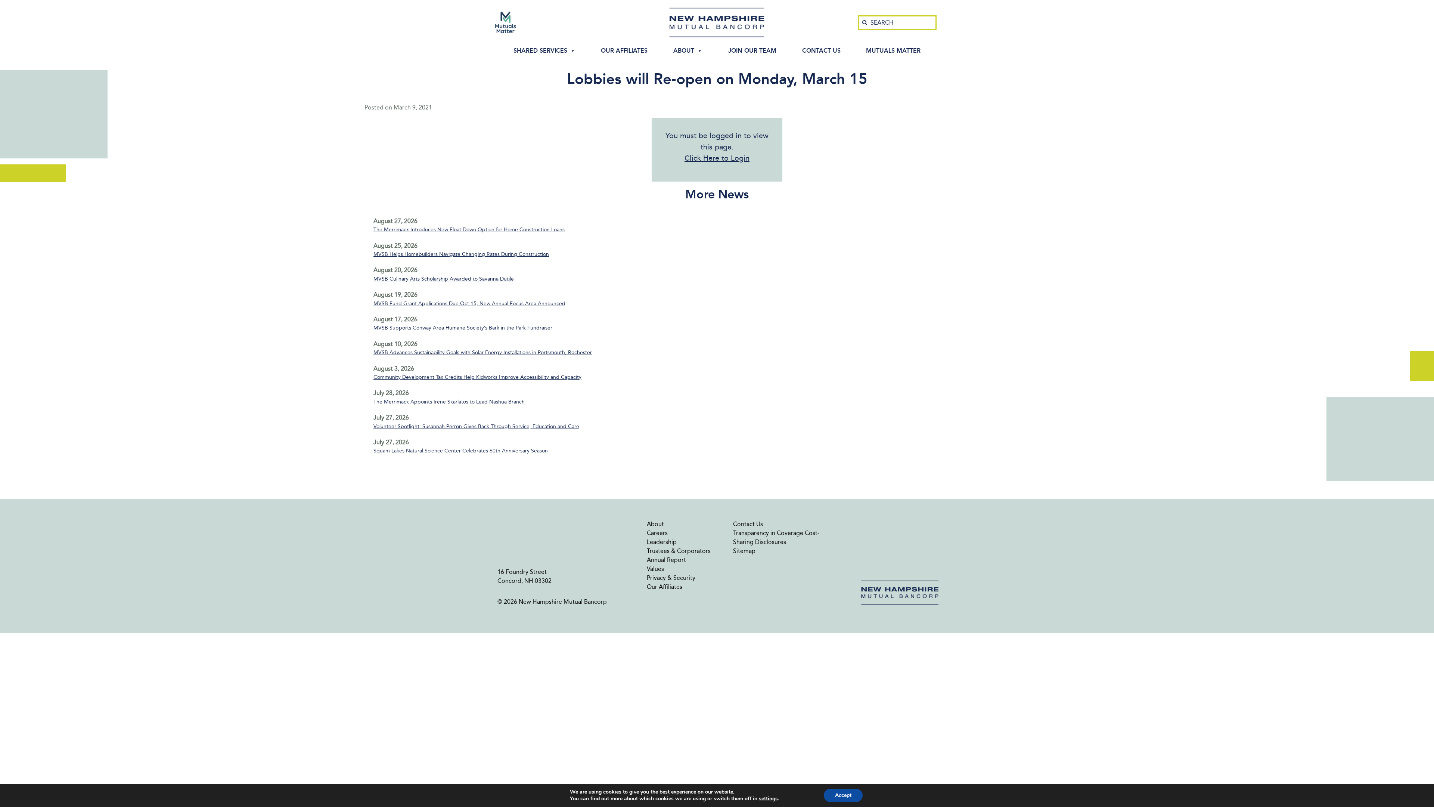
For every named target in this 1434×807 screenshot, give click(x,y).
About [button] (683, 50)
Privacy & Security (671, 577)
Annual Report (666, 559)
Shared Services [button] (540, 50)
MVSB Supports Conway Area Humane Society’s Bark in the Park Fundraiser (462, 328)
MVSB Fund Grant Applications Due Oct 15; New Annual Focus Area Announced (469, 303)
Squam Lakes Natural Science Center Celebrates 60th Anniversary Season (460, 451)
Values (655, 568)
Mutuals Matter (893, 50)
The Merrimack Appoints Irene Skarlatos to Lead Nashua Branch (449, 402)
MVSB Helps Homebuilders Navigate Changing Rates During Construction (461, 254)
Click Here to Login (717, 158)
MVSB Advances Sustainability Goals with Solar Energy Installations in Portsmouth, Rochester (482, 352)
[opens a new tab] (505, 22)
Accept (843, 795)
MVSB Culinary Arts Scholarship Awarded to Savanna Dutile (443, 279)
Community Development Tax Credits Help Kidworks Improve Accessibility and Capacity (477, 377)
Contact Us (821, 50)
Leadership (662, 541)
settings (768, 798)
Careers (657, 533)
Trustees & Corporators (679, 550)
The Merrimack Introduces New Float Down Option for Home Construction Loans (469, 229)
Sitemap (744, 550)
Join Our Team (752, 50)
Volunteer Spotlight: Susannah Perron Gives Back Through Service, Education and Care (476, 426)
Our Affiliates (624, 50)
